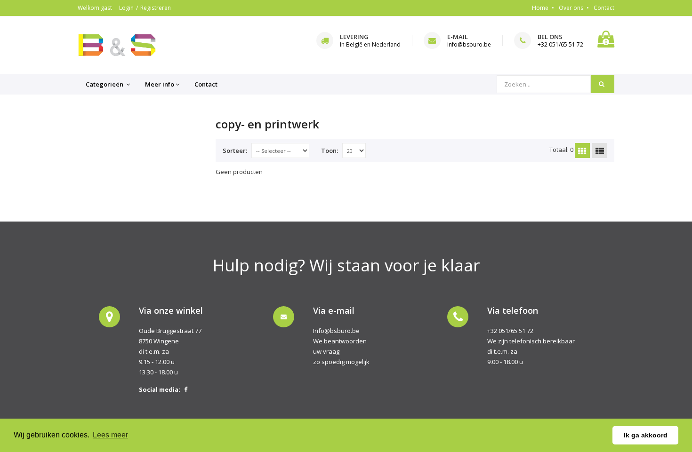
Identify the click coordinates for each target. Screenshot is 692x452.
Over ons (571, 8)
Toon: (329, 150)
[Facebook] (185, 389)
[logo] (117, 45)
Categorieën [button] (105, 84)
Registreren (155, 8)
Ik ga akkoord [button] (646, 435)
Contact (604, 8)
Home (540, 8)
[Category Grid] (582, 150)
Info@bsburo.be (336, 330)
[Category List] (599, 150)
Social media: (159, 389)
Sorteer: (235, 150)
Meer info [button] (159, 84)
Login (126, 8)
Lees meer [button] (110, 435)
